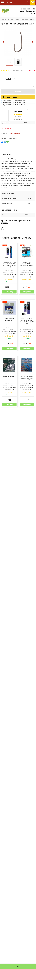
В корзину (9, 292)
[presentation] (3, 42)
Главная (3, 19)
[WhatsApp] (7, 142)
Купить (18, 91)
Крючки (10, 19)
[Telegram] (5, 142)
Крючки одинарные (22, 19)
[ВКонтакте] (2, 142)
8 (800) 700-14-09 (28, 9)
